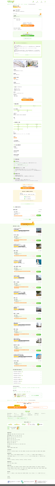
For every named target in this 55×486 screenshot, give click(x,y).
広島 (9, 441)
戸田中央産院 (25, 4)
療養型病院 (18, 454)
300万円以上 (9, 459)
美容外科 (8, 466)
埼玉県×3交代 (14, 388)
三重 (15, 438)
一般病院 (27, 391)
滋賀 (15, 439)
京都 (11, 439)
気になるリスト (43, 413)
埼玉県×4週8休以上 (15, 387)
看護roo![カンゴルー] (9, 4)
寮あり (17, 391)
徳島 (9, 442)
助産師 (16, 447)
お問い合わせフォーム (12, 418)
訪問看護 (33, 454)
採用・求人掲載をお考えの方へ (22, 418)
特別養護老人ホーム (40, 454)
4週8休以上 (14, 391)
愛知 (9, 438)
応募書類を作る (37, 413)
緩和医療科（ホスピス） (25, 469)
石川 (15, 435)
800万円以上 (29, 459)
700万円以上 (25, 459)
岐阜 (11, 438)
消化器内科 (20, 466)
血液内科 (27, 466)
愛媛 (13, 442)
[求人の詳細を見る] (27, 234)
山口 (17, 441)
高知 (15, 442)
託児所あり (20, 391)
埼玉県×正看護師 (33, 387)
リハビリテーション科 (14, 469)
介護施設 (36, 454)
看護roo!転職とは (9, 413)
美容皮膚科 (11, 466)
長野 (21, 435)
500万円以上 (17, 459)
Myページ (15, 413)
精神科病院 (21, 454)
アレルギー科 (19, 469)
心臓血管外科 (43, 466)
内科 (14, 466)
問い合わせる (17, 162)
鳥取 (13, 441)
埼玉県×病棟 (28, 387)
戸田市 (22, 4)
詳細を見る (38, 215)
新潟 (12, 435)
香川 (11, 442)
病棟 (22, 391)
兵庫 (13, 439)
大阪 (9, 439)
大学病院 (11, 454)
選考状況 (22, 413)
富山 (13, 435)
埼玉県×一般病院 (37, 387)
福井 (17, 435)
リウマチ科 (8, 469)
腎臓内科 (30, 466)
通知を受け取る (27, 35)
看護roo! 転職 (15, 4)
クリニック (25, 454)
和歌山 (19, 439)
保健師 (14, 447)
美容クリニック (30, 454)
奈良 (17, 439)
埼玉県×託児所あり (24, 387)
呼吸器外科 (39, 466)
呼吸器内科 (17, 466)
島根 (15, 441)
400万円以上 (13, 459)
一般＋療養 (14, 454)
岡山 (11, 441)
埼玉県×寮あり (20, 387)
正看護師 (24, 391)
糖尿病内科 (33, 466)
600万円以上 (21, 459)
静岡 (13, 438)
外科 (36, 466)
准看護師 (11, 447)
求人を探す (29, 413)
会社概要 (8, 476)
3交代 (29, 391)
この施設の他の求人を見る (27, 38)
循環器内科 (24, 466)
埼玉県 (19, 4)
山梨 (19, 435)
